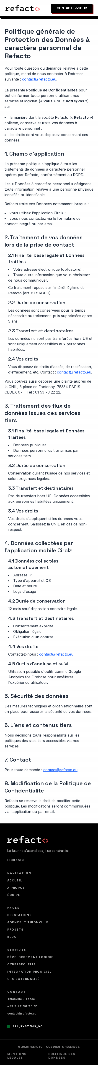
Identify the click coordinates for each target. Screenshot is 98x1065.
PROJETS (15, 929)
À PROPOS (16, 887)
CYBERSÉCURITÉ (21, 964)
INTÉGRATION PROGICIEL (29, 971)
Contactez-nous (72, 8)
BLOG (12, 937)
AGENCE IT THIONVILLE (28, 922)
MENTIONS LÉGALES (16, 1055)
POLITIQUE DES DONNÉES (61, 1055)
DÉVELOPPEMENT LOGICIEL (31, 957)
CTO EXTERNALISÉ (23, 979)
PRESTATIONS (19, 915)
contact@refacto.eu (39, 79)
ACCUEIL (14, 880)
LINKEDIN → (17, 860)
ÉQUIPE (13, 895)
